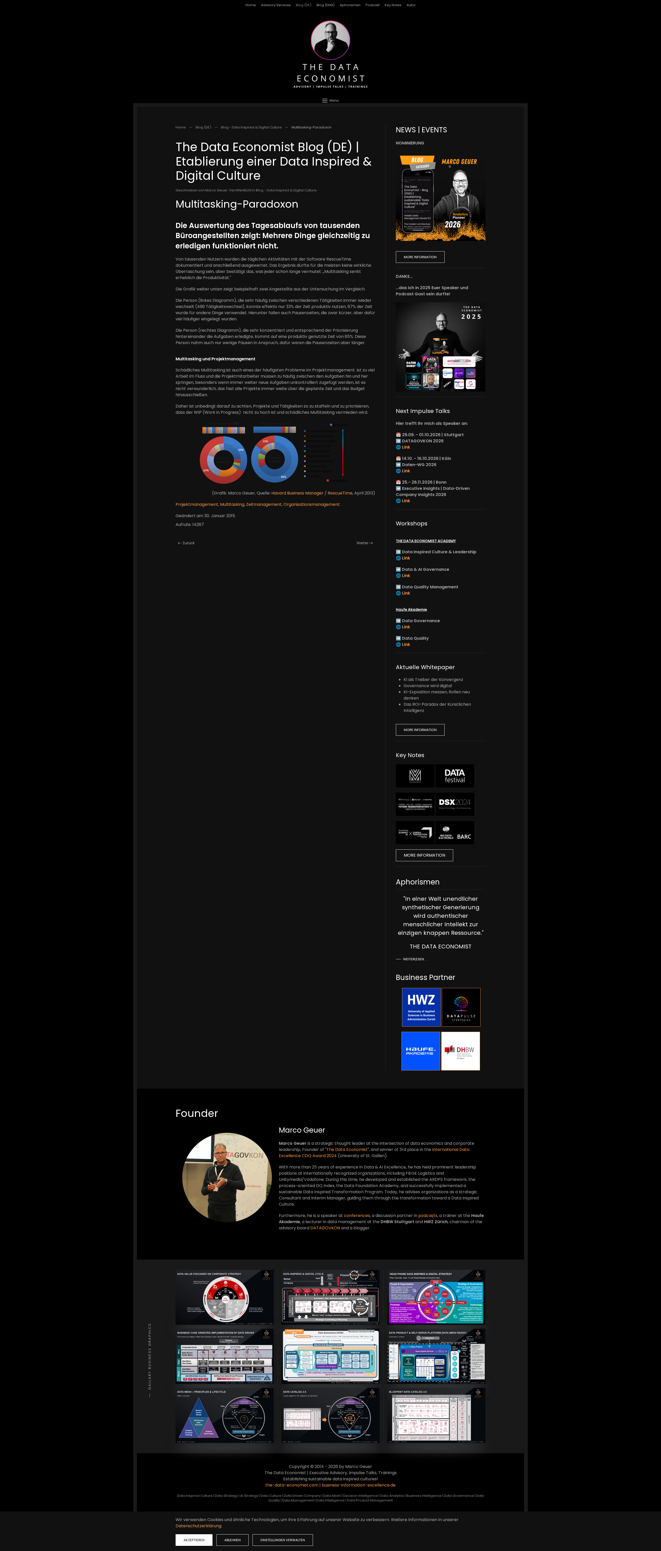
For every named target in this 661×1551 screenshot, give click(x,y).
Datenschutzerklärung (198, 1526)
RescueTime (340, 493)
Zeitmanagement (264, 504)
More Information (420, 257)
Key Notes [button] (393, 5)
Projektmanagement (197, 504)
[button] (330, 100)
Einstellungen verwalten (283, 1540)
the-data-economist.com (291, 1485)
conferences (357, 1216)
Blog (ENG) (326, 5)
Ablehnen (232, 1540)
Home (251, 5)
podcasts (427, 1216)
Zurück (189, 543)
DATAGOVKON (325, 1228)
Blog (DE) (303, 5)
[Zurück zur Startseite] (330, 54)
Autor (411, 5)
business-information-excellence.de (359, 1485)
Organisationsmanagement (312, 504)
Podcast (373, 5)
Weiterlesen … (415, 959)
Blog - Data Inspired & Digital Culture (286, 190)
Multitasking (232, 504)
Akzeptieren (194, 1540)
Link (406, 447)
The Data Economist (347, 1149)
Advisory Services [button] (276, 5)
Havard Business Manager (297, 493)
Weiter (362, 543)
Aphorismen (350, 5)
